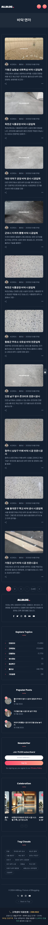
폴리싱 (21, 64)
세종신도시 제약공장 (30, 868)
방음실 (22, 864)
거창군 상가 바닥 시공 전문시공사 (21, 562)
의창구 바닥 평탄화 (12, 868)
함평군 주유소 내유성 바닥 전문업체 (22, 341)
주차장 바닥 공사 (19, 851)
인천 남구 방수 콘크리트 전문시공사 (22, 396)
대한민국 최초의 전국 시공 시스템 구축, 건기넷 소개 (24, 818)
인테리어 (12, 643)
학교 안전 (32, 864)
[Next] (26, 826)
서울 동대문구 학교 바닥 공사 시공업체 (24, 508)
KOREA (13, 64)
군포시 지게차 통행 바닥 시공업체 (21, 232)
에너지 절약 (33, 851)
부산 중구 (22, 856)
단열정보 (12, 654)
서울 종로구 (10, 856)
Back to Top (25, 901)
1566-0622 (34, 912)
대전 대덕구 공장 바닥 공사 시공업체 (23, 178)
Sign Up (24, 763)
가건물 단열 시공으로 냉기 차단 (25, 711)
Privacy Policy (36, 768)
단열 (7, 851)
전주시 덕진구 (33, 856)
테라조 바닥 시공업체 (22, 860)
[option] (24, 806)
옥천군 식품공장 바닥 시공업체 (20, 124)
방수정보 (12, 659)
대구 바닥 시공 (11, 864)
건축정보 (12, 649)
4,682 (33, 589)
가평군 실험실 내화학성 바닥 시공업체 (23, 69)
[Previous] (22, 826)
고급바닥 (9, 872)
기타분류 (12, 674)
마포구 (8, 860)
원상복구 (12, 664)
